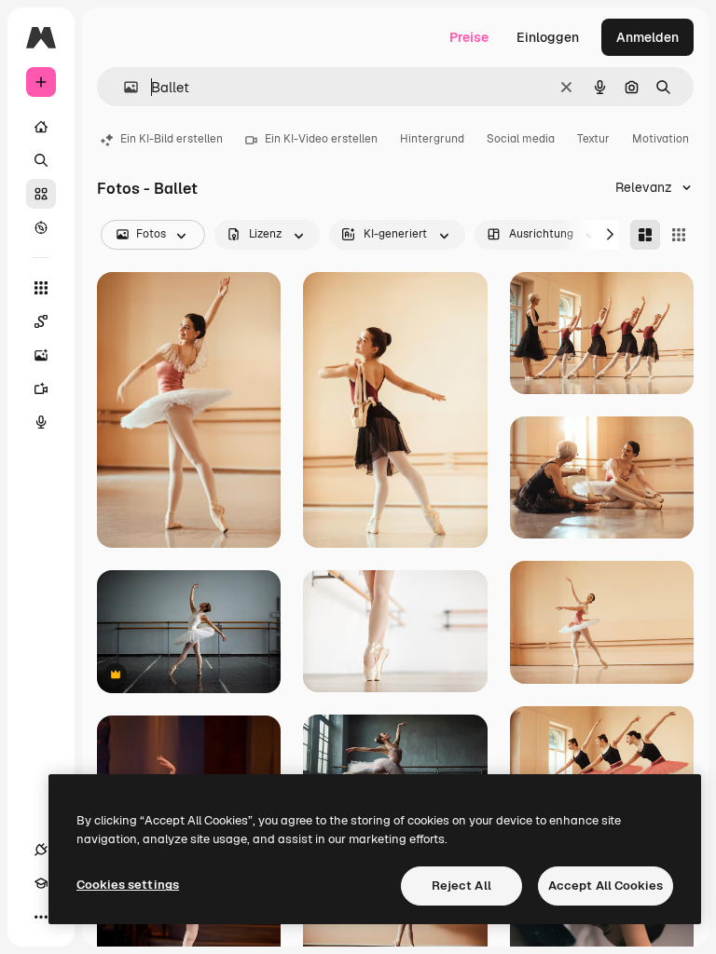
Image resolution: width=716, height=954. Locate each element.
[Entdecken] (41, 227)
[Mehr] (41, 917)
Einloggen (547, 37)
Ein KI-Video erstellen (321, 138)
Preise (469, 37)
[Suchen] (41, 160)
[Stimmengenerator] (41, 422)
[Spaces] (41, 321)
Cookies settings (127, 885)
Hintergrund (432, 138)
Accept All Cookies (605, 885)
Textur (593, 138)
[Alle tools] (41, 288)
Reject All (461, 885)
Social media (521, 138)
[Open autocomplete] (123, 87)
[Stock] (41, 194)
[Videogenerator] (41, 388)
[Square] (679, 235)
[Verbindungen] (41, 850)
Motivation (660, 138)
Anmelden (647, 37)
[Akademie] (41, 883)
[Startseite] (41, 127)
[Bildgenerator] (41, 355)
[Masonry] (645, 235)
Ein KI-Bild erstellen (171, 138)
